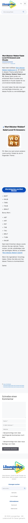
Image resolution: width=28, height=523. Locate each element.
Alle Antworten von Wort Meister (14, 189)
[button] (21, 3)
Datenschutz (14, 508)
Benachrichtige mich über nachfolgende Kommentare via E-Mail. (13, 435)
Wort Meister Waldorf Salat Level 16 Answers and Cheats (13, 386)
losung (4, 384)
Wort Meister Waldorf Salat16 (12, 253)
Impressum (14, 505)
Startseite (14, 492)
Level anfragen (14, 496)
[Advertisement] (14, 35)
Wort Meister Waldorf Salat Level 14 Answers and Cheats (13, 385)
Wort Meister (8, 384)
